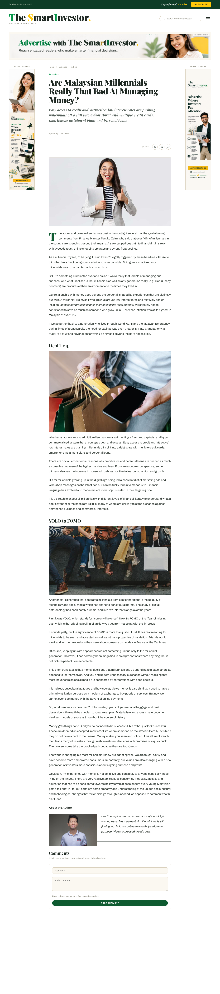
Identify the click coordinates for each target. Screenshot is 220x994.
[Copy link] (168, 147)
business (63, 67)
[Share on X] (155, 147)
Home (51, 67)
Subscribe (201, 4)
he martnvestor (50, 17)
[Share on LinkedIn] (161, 147)
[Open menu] (208, 19)
